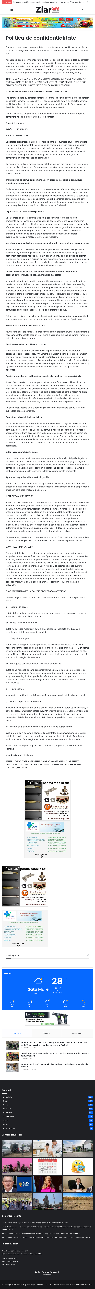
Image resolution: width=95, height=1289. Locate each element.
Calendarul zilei (9, 1128)
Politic (5, 1124)
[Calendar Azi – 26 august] (47, 1166)
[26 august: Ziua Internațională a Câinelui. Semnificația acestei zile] (17, 1166)
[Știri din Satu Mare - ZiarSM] (47, 9)
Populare (17, 1033)
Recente (46, 1033)
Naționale (7, 1109)
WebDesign (31, 1285)
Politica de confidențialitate (64, 1285)
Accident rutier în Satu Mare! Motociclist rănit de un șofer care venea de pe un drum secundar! (43, 1233)
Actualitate (7, 1097)
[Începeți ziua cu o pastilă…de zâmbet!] (78, 1166)
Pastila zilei (7, 1113)
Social (5, 1105)
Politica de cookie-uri (84, 1285)
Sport (5, 1121)
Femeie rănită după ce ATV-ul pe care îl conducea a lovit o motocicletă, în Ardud (37, 1223)
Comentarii (77, 1033)
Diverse (6, 1101)
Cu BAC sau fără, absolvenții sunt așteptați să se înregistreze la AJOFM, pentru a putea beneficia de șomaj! (48, 1237)
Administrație (8, 1117)
